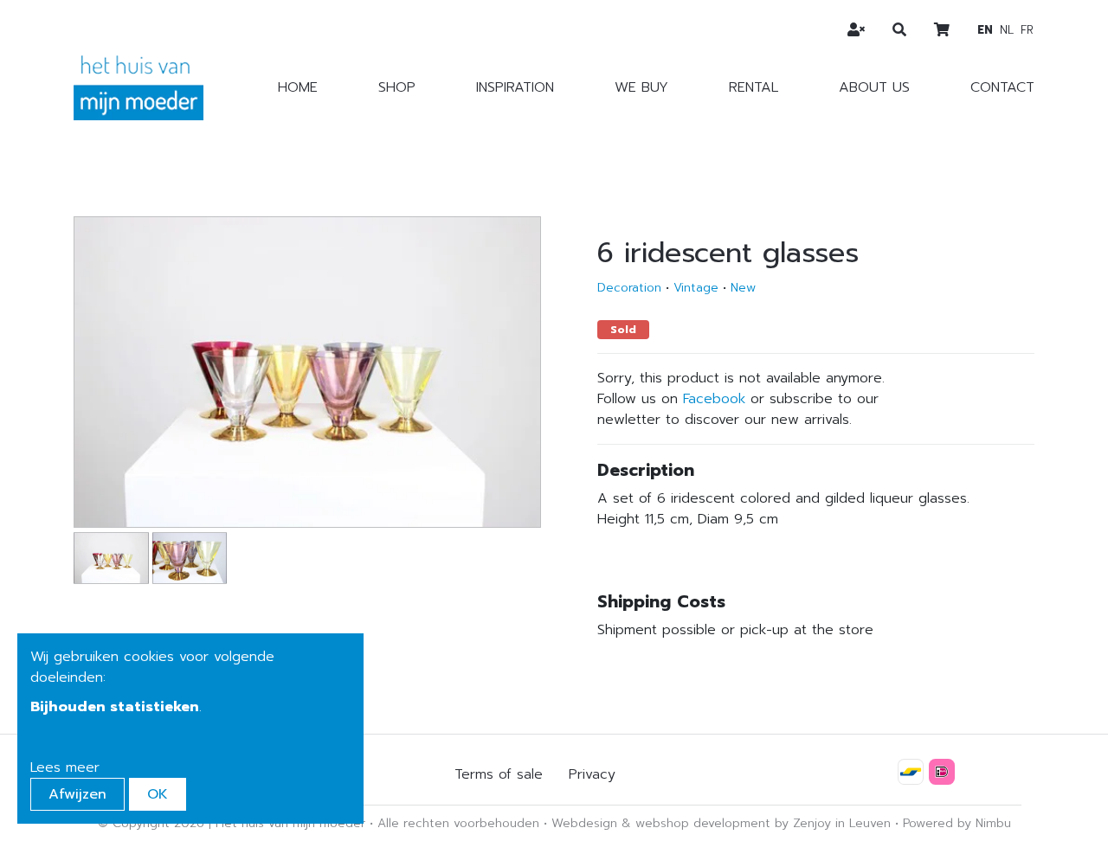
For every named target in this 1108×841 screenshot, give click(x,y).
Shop (397, 87)
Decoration (629, 288)
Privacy (592, 774)
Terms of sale (498, 774)
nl (1007, 30)
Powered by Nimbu (957, 823)
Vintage (695, 288)
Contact (1002, 87)
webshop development (702, 823)
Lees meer (65, 767)
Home (298, 87)
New (743, 288)
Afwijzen (77, 794)
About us (874, 87)
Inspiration (515, 87)
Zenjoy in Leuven (842, 823)
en (985, 30)
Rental (753, 87)
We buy (641, 87)
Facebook (714, 398)
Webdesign (584, 823)
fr (1027, 30)
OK (157, 794)
